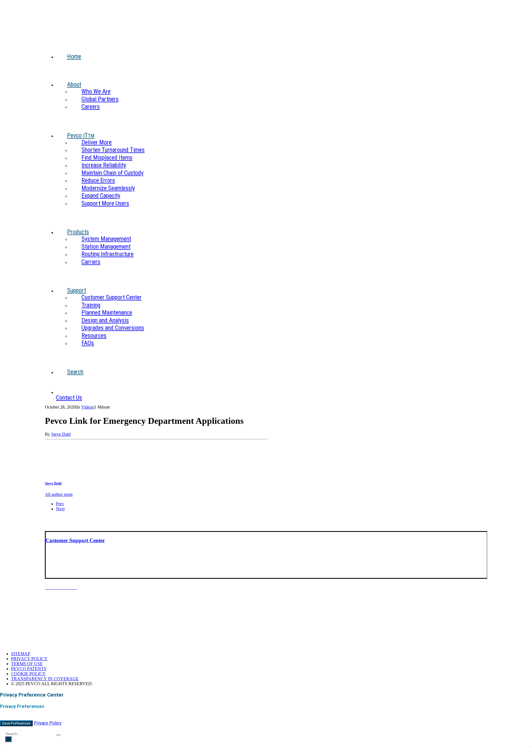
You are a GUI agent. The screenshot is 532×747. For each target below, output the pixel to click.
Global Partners (100, 99)
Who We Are (96, 91)
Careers (90, 106)
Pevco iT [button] (80, 135)
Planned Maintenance (106, 312)
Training (90, 305)
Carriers (90, 261)
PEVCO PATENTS (28, 668)
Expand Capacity (100, 195)
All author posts (59, 494)
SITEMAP (20, 653)
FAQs (87, 343)
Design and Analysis (105, 320)
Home (74, 56)
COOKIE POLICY (28, 673)
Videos (87, 407)
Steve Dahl (61, 434)
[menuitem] (271, 52)
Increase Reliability (103, 165)
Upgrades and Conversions (112, 327)
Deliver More (96, 142)
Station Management (106, 246)
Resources (93, 335)
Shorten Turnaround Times (113, 149)
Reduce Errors (98, 180)
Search (75, 371)
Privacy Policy (48, 723)
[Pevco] (266, 17)
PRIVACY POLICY (29, 658)
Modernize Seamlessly (108, 188)
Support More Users (105, 203)
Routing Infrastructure (107, 254)
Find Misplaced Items (106, 157)
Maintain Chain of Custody (112, 172)
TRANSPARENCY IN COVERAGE (45, 678)
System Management (106, 238)
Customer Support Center (111, 297)
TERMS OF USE (27, 663)
